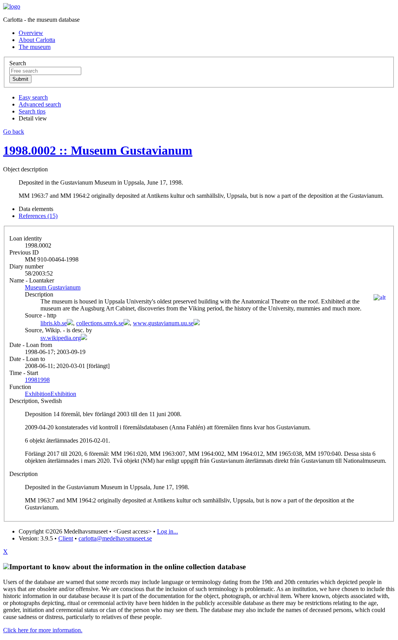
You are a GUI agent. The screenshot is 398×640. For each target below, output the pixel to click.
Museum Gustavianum (52, 287)
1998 (37, 380)
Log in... (167, 531)
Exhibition (50, 394)
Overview (31, 33)
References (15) (38, 216)
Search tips (32, 111)
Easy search (33, 97)
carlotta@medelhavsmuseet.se (115, 538)
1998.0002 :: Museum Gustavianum (97, 150)
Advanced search (40, 104)
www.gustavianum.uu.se (163, 323)
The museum (35, 47)
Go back (13, 131)
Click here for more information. (42, 630)
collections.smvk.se (100, 323)
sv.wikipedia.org (60, 338)
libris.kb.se (53, 323)
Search (17, 63)
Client (65, 538)
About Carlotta (37, 40)
